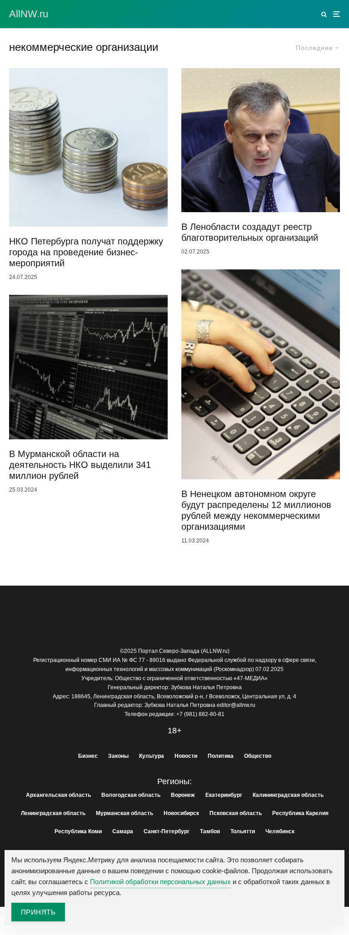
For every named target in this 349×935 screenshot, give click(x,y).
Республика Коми (78, 831)
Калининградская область (288, 795)
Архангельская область (58, 795)
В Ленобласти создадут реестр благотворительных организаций (249, 232)
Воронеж (183, 795)
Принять (38, 912)
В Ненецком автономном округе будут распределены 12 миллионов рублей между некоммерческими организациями (256, 510)
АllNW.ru (28, 14)
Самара (122, 831)
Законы (118, 756)
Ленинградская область (53, 813)
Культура (151, 756)
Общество (257, 756)
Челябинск (279, 831)
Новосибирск (181, 813)
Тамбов (210, 831)
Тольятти (242, 831)
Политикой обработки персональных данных (160, 881)
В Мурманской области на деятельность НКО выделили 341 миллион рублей (80, 465)
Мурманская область (124, 813)
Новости (185, 756)
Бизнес (88, 756)
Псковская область (235, 813)
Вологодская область (130, 795)
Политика (221, 756)
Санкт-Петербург (166, 831)
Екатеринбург (223, 795)
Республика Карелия (300, 813)
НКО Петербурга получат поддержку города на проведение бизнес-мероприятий (86, 252)
